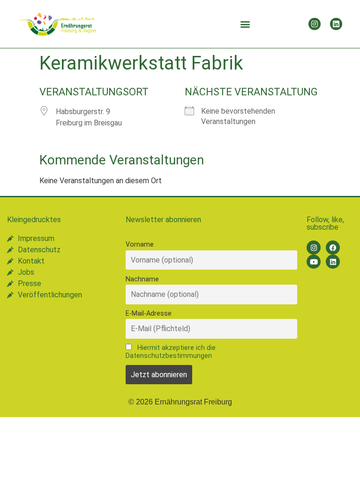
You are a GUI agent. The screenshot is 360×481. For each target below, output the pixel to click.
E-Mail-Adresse (149, 314)
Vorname (140, 244)
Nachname (142, 279)
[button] (245, 24)
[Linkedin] (336, 24)
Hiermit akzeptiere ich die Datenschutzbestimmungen (171, 352)
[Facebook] (333, 247)
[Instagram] (314, 24)
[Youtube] (314, 262)
